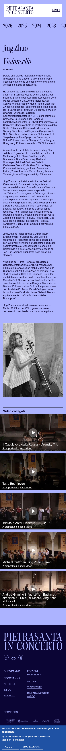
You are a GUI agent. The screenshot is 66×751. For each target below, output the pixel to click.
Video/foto (34, 687)
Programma (12, 678)
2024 (36, 25)
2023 (51, 25)
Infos (7, 689)
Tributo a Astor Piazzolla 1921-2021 (26, 522)
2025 (22, 25)
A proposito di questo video (17, 448)
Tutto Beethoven (13, 483)
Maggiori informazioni (13, 739)
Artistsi (9, 684)
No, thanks (31, 746)
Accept (10, 746)
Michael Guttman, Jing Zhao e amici (27, 562)
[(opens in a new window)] (33, 432)
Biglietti (9, 695)
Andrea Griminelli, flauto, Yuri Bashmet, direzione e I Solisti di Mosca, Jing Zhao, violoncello (29, 598)
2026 (7, 25)
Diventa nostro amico (38, 694)
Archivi (32, 681)
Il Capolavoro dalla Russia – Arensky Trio (30, 444)
